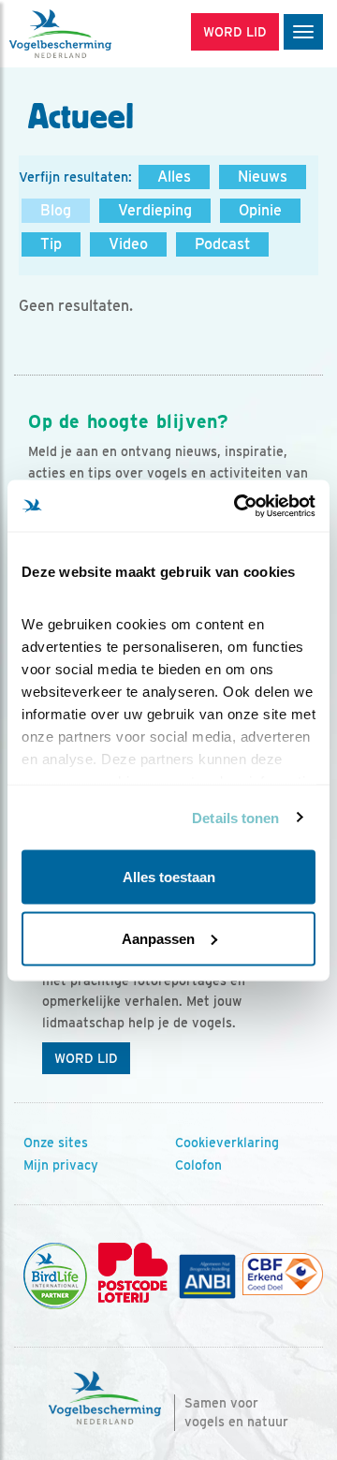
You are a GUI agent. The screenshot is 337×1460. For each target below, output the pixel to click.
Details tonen (235, 817)
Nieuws (262, 176)
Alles (174, 176)
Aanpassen (158, 938)
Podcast (222, 244)
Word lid (86, 1058)
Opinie (260, 210)
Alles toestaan (169, 877)
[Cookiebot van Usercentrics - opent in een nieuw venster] (237, 506)
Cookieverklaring (227, 1142)
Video (128, 244)
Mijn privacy (60, 1165)
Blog (55, 210)
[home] (93, 33)
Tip (51, 244)
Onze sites (55, 1142)
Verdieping (155, 210)
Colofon (198, 1165)
